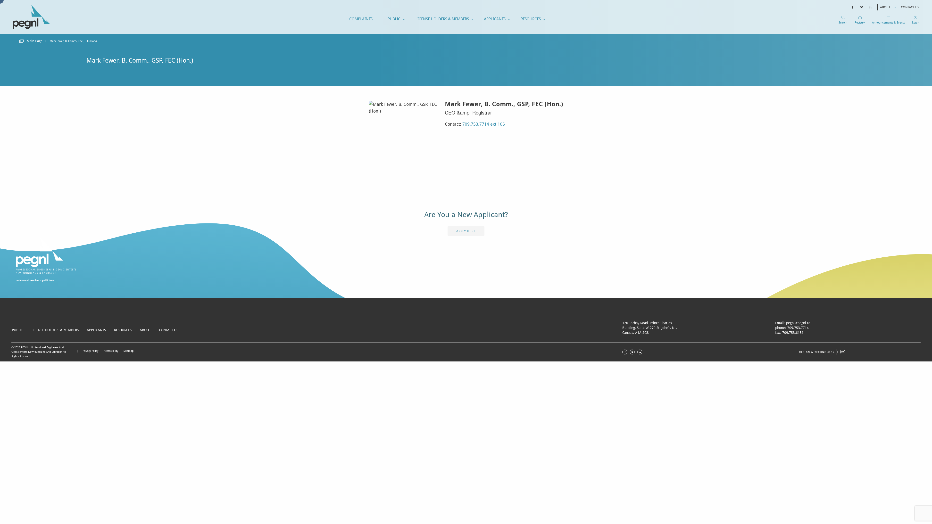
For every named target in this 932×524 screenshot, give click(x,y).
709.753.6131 (793, 333)
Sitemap (128, 350)
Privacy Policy (90, 350)
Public (394, 19)
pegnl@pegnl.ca (798, 323)
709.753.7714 (798, 328)
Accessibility (111, 350)
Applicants (495, 19)
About (885, 7)
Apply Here (466, 231)
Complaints (361, 19)
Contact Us (910, 7)
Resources (531, 19)
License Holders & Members (442, 19)
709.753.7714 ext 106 (483, 124)
